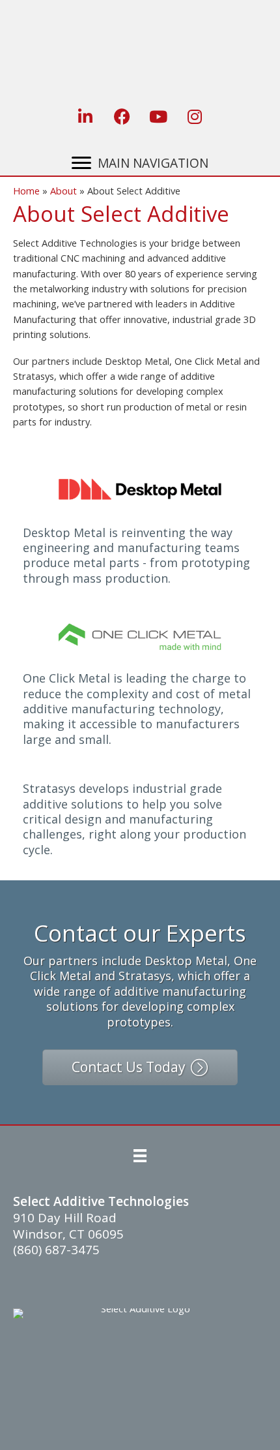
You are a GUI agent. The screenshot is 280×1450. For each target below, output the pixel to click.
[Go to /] (143, 46)
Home (26, 190)
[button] (85, 116)
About (63, 190)
